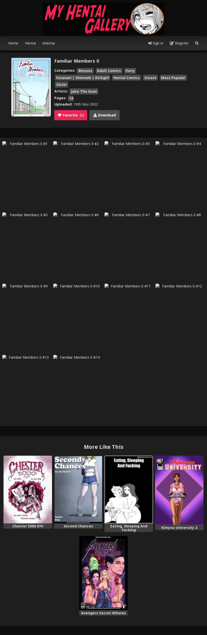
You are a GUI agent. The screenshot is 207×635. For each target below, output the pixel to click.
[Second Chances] (78, 490)
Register (181, 43)
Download (106, 115)
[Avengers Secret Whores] (103, 573)
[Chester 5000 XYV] (28, 490)
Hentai (30, 43)
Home (13, 43)
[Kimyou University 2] (179, 490)
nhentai (48, 43)
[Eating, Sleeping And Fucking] (129, 490)
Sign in (157, 43)
